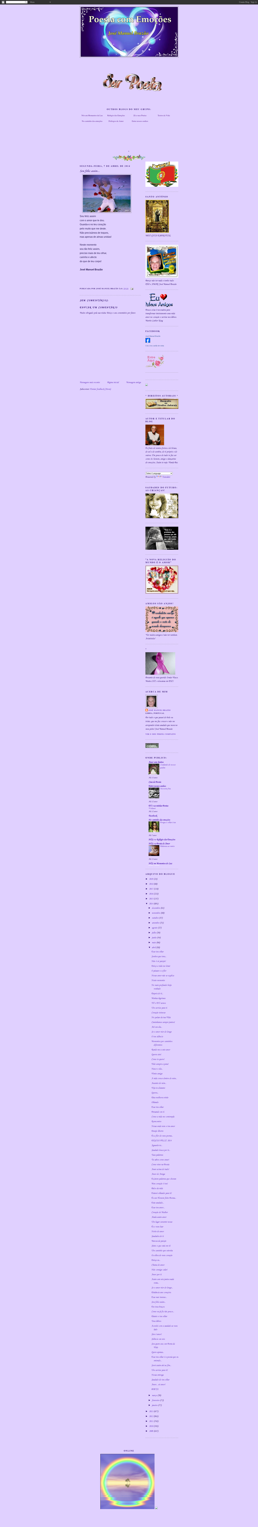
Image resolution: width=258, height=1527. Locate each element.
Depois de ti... (157, 993)
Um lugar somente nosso (161, 1222)
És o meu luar (157, 1226)
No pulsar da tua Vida (161, 1017)
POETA (154, 1389)
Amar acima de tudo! (160, 1169)
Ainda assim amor (158, 1217)
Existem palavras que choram (163, 1179)
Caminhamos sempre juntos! (163, 1022)
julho (154, 932)
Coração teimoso (158, 1012)
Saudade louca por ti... (160, 1150)
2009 (151, 1431)
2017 (151, 889)
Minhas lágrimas (158, 998)
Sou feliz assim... (158, 1302)
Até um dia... (156, 1027)
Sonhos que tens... (158, 956)
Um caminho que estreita (162, 1250)
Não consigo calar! (159, 1269)
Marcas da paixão (158, 1241)
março (155, 1395)
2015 (151, 898)
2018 (151, 884)
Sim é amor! (156, 1334)
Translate (166, 477)
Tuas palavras (157, 1155)
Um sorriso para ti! (159, 1370)
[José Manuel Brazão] (147, 342)
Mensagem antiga (133, 382)
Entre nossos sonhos (140, 121)
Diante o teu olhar (159, 1316)
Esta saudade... (157, 1202)
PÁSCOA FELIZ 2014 (161, 1140)
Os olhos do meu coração (161, 1255)
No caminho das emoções (92, 121)
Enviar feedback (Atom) (100, 389)
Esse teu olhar (157, 951)
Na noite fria (165, 788)
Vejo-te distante (158, 1088)
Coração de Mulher (159, 1212)
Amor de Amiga (158, 1174)
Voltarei (152, 808)
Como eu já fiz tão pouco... (162, 1311)
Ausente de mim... (158, 1083)
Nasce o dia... (157, 1069)
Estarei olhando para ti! (161, 1193)
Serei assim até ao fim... (161, 1365)
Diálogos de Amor (116, 121)
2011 (151, 1421)
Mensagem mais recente (90, 382)
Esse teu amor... (158, 1207)
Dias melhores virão (159, 1097)
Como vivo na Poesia (160, 1164)
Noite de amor (157, 1231)
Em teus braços (157, 1307)
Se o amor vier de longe (161, 1032)
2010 (151, 1426)
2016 (151, 894)
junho (154, 937)
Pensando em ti (157, 1112)
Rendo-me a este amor (160, 1049)
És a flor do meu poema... (162, 1136)
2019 (151, 879)
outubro (155, 918)
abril (154, 947)
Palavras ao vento (167, 846)
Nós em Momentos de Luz (92, 115)
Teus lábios (156, 1321)
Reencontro (156, 1121)
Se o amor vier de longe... (162, 1287)
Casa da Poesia (155, 782)
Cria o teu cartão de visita (154, 346)
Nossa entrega (157, 1375)
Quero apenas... (157, 1352)
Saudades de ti (157, 1236)
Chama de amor (157, 1265)
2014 (151, 903)
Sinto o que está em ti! (161, 1246)
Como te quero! (157, 1059)
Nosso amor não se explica (162, 975)
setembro (156, 923)
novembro (156, 913)
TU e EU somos (158, 1003)
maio (154, 942)
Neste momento (158, 980)
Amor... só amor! (158, 1384)
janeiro (155, 1405)
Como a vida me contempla (162, 1116)
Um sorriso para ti (159, 1008)
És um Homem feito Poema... (163, 1198)
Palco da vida (157, 1188)
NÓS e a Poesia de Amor (159, 843)
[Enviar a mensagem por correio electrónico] (131, 288)
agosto (155, 927)
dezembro (156, 908)
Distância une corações (161, 1292)
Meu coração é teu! (159, 1183)
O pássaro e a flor (158, 971)
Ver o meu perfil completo (160, 734)
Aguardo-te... (156, 1145)
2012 (151, 1416)
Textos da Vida (164, 115)
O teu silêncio (157, 1036)
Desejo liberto (157, 1131)
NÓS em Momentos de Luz (160, 863)
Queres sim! (156, 1054)
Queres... (154, 1092)
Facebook (153, 816)
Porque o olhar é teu (168, 822)
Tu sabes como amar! (160, 1159)
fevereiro (156, 1400)
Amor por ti (156, 1274)
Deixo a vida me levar (160, 966)
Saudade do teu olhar (160, 1379)
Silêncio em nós (158, 1339)
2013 (151, 1411)
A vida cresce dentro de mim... (164, 1078)
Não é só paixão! (158, 961)
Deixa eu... (155, 1260)
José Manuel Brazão (152, 336)
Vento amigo (156, 1073)
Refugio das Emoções (116, 115)
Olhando (154, 1102)
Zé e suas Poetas (139, 115)
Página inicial (113, 382)
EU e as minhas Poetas (158, 806)
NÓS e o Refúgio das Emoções (162, 839)
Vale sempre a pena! (159, 1064)
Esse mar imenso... (159, 1297)
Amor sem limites (156, 762)
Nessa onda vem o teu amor (163, 1126)
